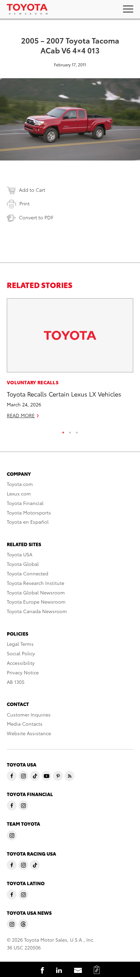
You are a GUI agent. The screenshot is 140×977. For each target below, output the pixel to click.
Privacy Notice (23, 672)
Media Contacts (24, 723)
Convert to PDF (36, 217)
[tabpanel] (70, 361)
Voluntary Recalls (32, 382)
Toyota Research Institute (35, 582)
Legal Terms (20, 643)
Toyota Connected (27, 573)
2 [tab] (70, 431)
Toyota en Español (28, 521)
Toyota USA (19, 554)
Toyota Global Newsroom (36, 592)
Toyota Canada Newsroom (37, 611)
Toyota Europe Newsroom (36, 601)
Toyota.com (20, 484)
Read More (21, 415)
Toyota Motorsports (29, 512)
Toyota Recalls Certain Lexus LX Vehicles (64, 393)
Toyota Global (23, 563)
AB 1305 (15, 681)
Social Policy (21, 653)
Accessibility (21, 662)
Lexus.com (19, 493)
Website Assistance (29, 733)
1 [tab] (63, 431)
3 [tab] (76, 431)
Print (24, 203)
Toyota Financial (25, 503)
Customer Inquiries (29, 714)
